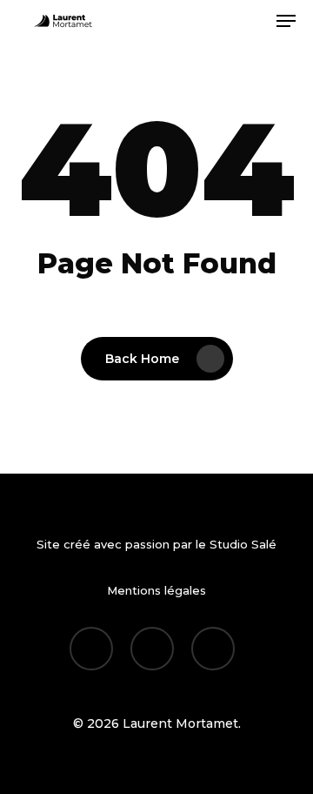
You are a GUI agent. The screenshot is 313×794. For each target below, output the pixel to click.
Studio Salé (243, 544)
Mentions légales (156, 590)
